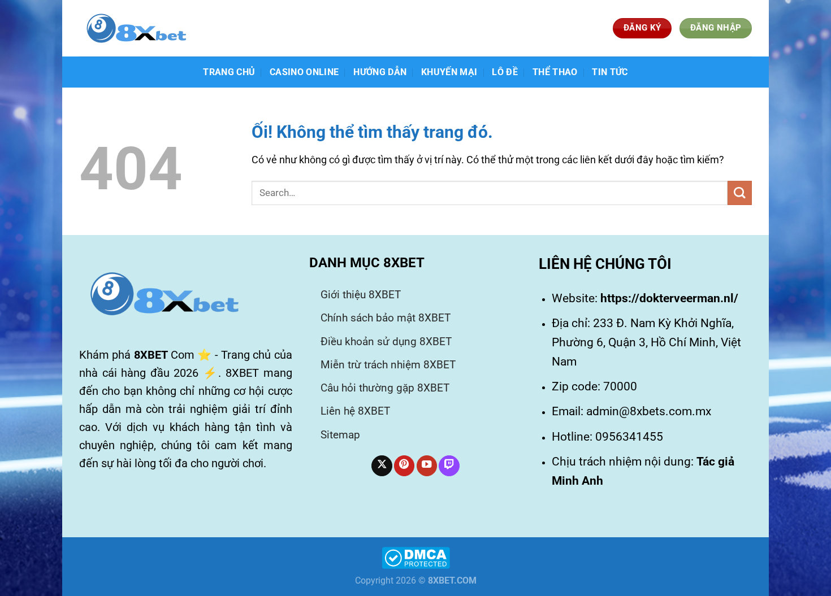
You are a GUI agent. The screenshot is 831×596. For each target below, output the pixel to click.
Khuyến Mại (449, 72)
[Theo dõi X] (381, 465)
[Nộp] (740, 193)
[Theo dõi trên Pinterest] (404, 465)
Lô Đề (505, 72)
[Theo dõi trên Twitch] (449, 465)
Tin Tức (609, 72)
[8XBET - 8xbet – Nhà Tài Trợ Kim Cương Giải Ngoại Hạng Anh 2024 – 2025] (135, 28)
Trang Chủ (229, 72)
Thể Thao (555, 72)
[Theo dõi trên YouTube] (427, 465)
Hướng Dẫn (379, 72)
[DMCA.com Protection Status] (416, 557)
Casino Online (304, 72)
